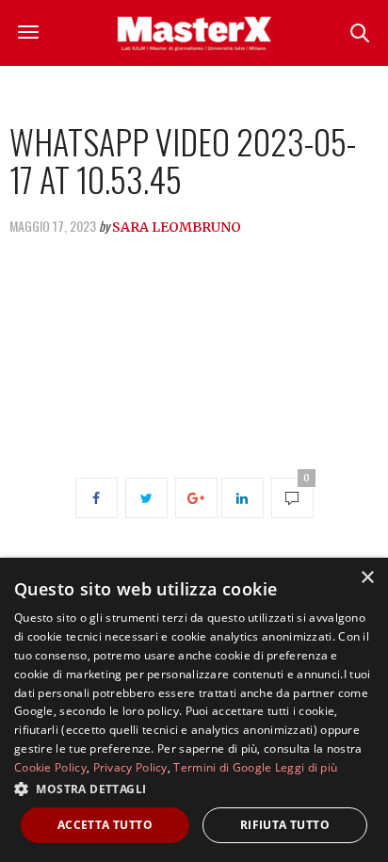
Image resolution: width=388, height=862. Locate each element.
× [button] (367, 578)
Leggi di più (306, 767)
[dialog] (194, 710)
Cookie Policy (50, 767)
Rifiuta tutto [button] (285, 825)
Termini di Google (222, 767)
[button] (194, 788)
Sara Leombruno (176, 227)
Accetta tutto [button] (105, 825)
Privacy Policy (130, 767)
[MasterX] (194, 33)
